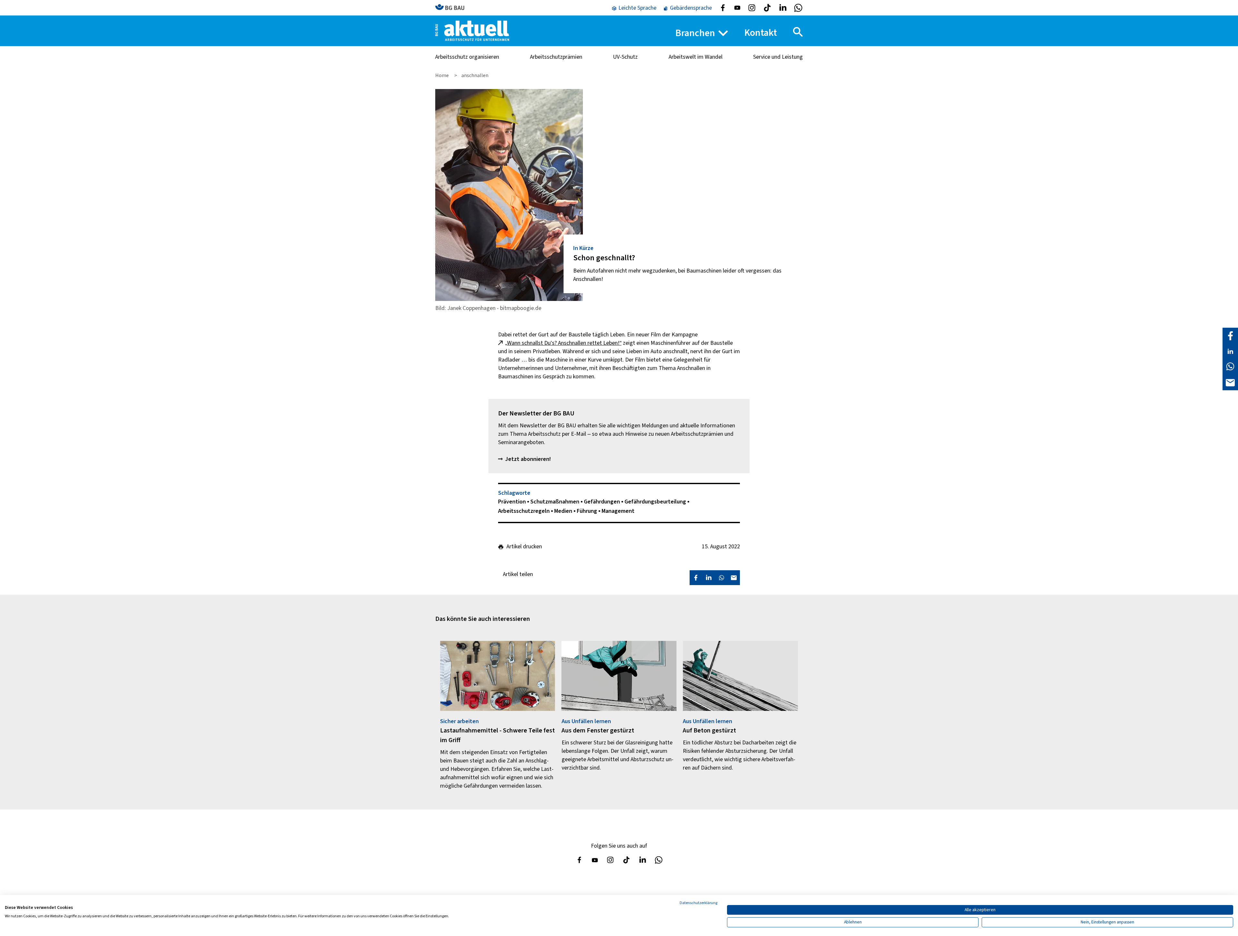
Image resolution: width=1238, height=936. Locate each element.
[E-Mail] (1230, 382)
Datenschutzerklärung (698, 903)
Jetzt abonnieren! (528, 459)
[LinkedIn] (1230, 351)
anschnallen (474, 75)
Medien (564, 511)
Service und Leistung (778, 57)
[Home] (472, 30)
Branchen (695, 33)
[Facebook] (1230, 336)
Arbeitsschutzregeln (524, 511)
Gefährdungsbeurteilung (655, 502)
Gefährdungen (602, 502)
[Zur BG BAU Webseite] (452, 7)
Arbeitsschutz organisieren (467, 57)
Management (618, 511)
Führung (587, 511)
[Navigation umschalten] (798, 32)
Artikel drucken (524, 547)
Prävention (512, 502)
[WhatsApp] (1230, 366)
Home (442, 75)
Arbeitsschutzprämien (556, 57)
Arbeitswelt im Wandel (695, 57)
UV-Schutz (625, 57)
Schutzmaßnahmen (555, 502)
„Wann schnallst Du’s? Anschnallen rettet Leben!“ (563, 343)
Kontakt (760, 33)
